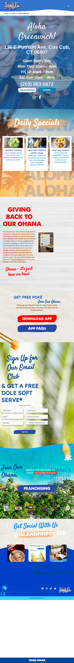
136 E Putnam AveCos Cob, (37, 49)
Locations (13, 13)
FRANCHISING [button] (37, 488)
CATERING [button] (47, 90)
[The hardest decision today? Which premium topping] (15, 553)
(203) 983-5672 (37, 84)
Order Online (37, 660)
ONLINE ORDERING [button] (27, 90)
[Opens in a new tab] (34, 97)
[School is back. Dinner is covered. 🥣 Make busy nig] (58, 553)
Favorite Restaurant (18, 259)
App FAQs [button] (37, 328)
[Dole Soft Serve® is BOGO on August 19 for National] (37, 553)
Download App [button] (37, 318)
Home (6, 13)
